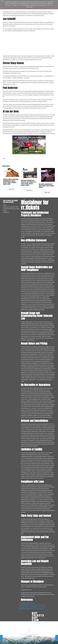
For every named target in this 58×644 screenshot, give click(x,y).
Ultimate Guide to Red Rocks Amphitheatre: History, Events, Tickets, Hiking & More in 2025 (11, 181)
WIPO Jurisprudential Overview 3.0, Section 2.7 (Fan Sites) (32, 608)
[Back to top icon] (29, 630)
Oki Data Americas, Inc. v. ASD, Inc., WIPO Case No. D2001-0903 (33, 606)
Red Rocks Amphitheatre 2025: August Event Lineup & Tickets (46, 185)
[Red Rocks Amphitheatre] (8, 4)
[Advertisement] (29, 43)
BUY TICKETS (29, 636)
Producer (4, 108)
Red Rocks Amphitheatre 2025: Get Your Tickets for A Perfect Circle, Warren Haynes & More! (28, 182)
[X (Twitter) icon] (29, 638)
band (16, 104)
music (9, 15)
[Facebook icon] (28, 638)
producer (25, 95)
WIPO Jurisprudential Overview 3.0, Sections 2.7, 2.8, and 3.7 (32, 605)
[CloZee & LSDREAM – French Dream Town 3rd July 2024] (56, 638)
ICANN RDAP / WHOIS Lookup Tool (27, 603)
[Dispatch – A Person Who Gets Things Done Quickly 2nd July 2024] (1, 638)
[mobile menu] (52, 4)
